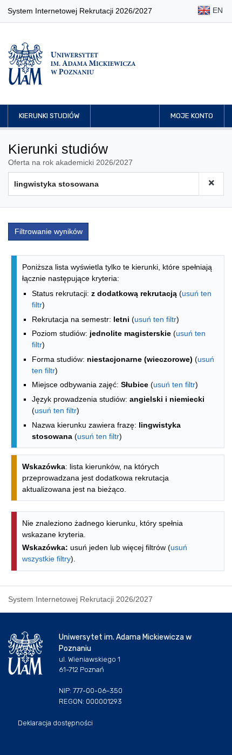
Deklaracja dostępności (55, 723)
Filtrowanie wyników (49, 231)
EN (216, 10)
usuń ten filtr (155, 319)
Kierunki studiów (49, 116)
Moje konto (191, 116)
